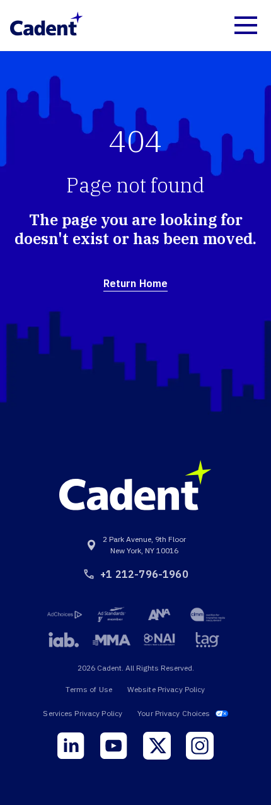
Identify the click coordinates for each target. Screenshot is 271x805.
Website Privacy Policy (166, 689)
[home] (46, 25)
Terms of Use (89, 689)
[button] (246, 25)
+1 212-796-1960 (144, 574)
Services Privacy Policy (82, 713)
